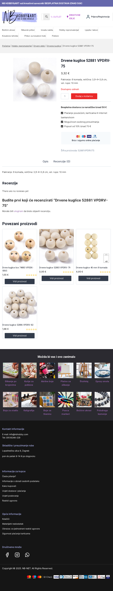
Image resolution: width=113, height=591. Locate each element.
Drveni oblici (39, 46)
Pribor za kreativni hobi (35, 36)
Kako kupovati (9, 486)
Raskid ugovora (9, 500)
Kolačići (5, 519)
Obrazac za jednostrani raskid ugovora (21, 528)
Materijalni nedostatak (12, 524)
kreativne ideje (74, 16)
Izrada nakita (47, 30)
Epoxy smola (102, 381)
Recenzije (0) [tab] (61, 161)
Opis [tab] (45, 161)
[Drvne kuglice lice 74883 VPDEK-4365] (19, 246)
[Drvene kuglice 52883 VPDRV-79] (56, 246)
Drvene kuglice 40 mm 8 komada (91, 267)
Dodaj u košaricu (84, 96)
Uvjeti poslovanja (10, 495)
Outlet (57, 16)
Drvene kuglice (54, 46)
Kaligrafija (29, 410)
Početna (6, 46)
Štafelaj (84, 381)
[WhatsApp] (27, 555)
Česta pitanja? (9, 476)
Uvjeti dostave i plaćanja (14, 491)
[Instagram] (17, 555)
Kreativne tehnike (10, 36)
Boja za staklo (10, 410)
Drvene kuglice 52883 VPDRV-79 (54, 267)
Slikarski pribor (28, 30)
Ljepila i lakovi (91, 30)
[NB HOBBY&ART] (20, 17)
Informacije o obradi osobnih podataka (20, 481)
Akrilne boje (47, 381)
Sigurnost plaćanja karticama (16, 533)
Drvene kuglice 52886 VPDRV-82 (17, 325)
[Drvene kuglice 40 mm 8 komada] (93, 246)
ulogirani (18, 211)
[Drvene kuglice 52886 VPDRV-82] (19, 303)
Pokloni (55, 36)
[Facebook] (7, 555)
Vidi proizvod (19, 281)
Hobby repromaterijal (69, 30)
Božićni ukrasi (8, 30)
